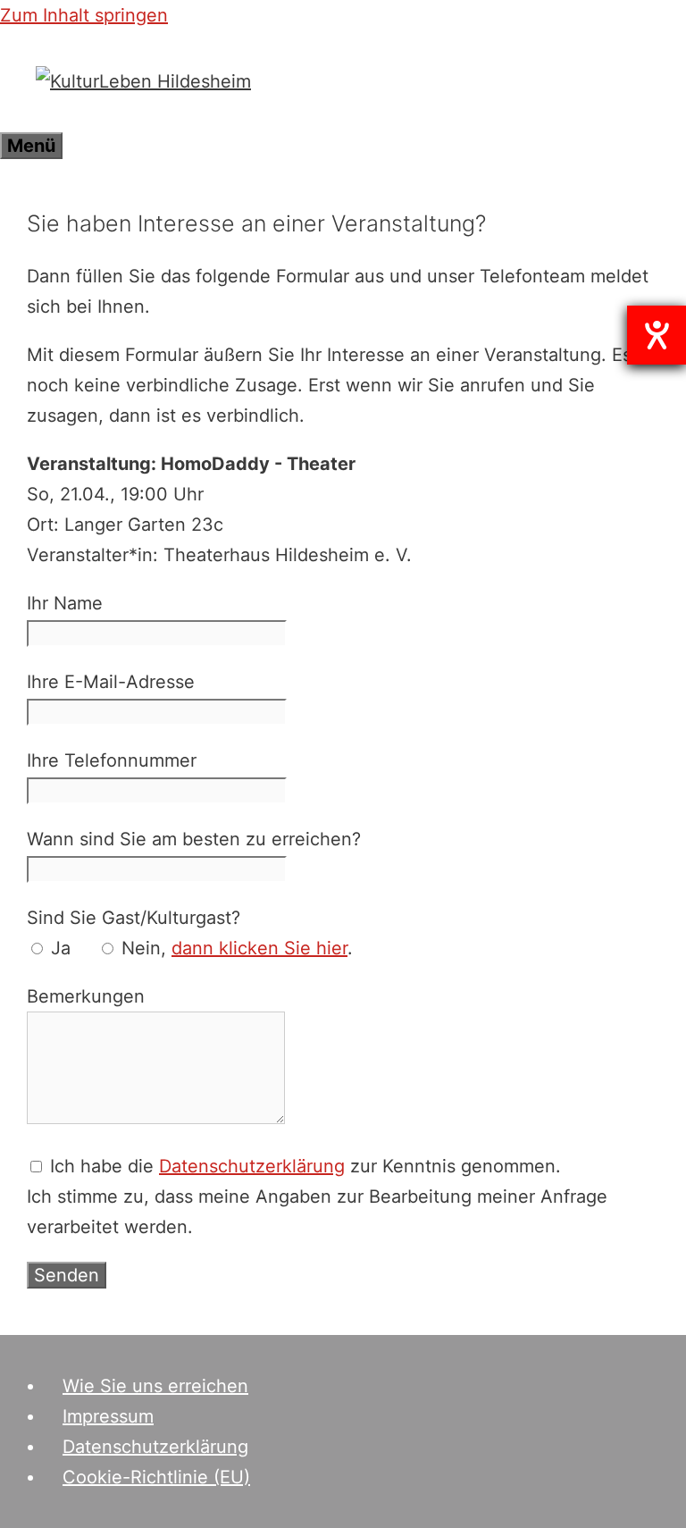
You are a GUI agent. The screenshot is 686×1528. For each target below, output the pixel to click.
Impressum (108, 1416)
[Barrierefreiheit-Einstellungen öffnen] (656, 335)
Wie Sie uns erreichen (155, 1386)
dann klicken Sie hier (259, 948)
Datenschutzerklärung (252, 1166)
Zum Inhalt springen (84, 15)
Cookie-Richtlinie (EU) (156, 1477)
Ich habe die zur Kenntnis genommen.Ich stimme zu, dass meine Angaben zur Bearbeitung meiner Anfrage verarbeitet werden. (317, 1196)
